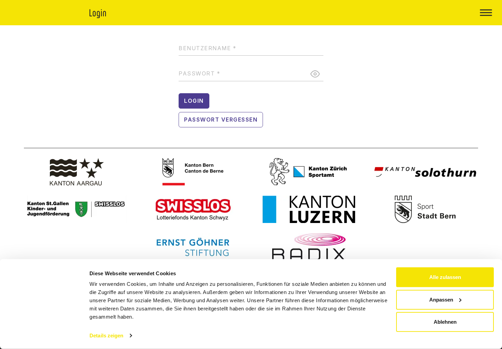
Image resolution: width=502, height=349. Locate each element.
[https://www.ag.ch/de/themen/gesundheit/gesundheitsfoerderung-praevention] (77, 171)
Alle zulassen (445, 277)
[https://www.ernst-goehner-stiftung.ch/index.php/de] (193, 247)
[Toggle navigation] (486, 12)
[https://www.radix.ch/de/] (309, 247)
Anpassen (441, 299)
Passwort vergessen (220, 119)
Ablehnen (445, 322)
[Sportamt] (309, 171)
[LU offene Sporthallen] (309, 209)
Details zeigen (106, 335)
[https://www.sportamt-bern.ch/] (425, 209)
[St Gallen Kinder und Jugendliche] (77, 209)
